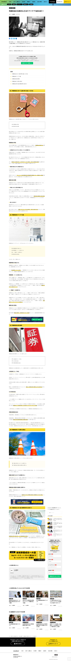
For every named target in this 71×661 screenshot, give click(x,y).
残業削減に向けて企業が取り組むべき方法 (20, 73)
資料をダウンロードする (55, 576)
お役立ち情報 (39, 1)
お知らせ (45, 1)
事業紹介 (28, 1)
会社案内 (33, 1)
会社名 (49, 554)
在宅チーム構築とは (16, 1)
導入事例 (23, 1)
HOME (10, 1)
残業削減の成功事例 (16, 78)
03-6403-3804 (16, 657)
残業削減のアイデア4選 (16, 76)
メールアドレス (51, 565)
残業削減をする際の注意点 (17, 81)
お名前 (49, 559)
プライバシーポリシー (55, 656)
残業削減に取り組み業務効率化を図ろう (19, 83)
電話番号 (50, 570)
